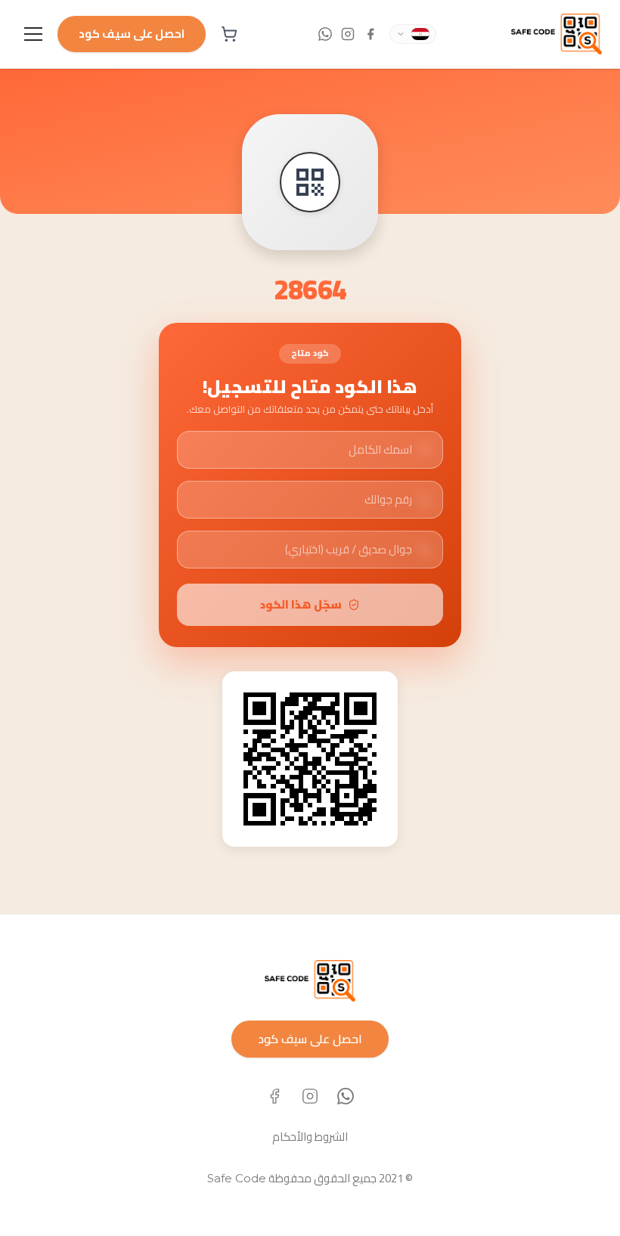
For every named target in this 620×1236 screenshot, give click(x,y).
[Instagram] (310, 1096)
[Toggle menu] (33, 34)
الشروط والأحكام (310, 1137)
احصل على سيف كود (131, 34)
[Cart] (229, 34)
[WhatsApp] (345, 1096)
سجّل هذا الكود (301, 604)
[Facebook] (274, 1096)
